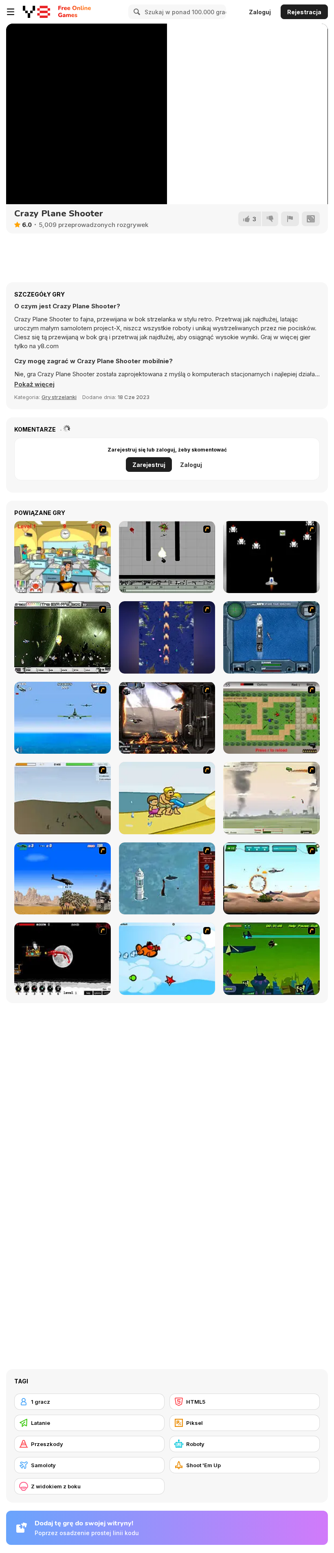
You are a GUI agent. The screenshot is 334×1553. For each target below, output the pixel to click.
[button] (34, 384)
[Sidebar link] (10, 12)
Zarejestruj (148, 464)
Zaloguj (260, 12)
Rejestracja (304, 12)
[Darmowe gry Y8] (36, 12)
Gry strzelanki (59, 397)
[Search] (135, 11)
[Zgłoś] (290, 219)
